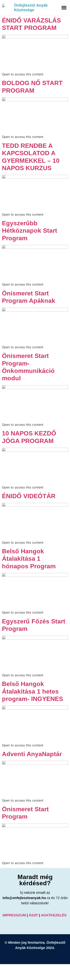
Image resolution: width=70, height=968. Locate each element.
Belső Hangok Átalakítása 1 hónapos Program (29, 559)
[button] (64, 7)
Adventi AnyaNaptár (32, 753)
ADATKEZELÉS (54, 915)
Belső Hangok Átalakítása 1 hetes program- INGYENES (32, 691)
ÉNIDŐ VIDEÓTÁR (28, 496)
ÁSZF (33, 915)
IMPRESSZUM (14, 915)
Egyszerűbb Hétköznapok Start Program (29, 231)
